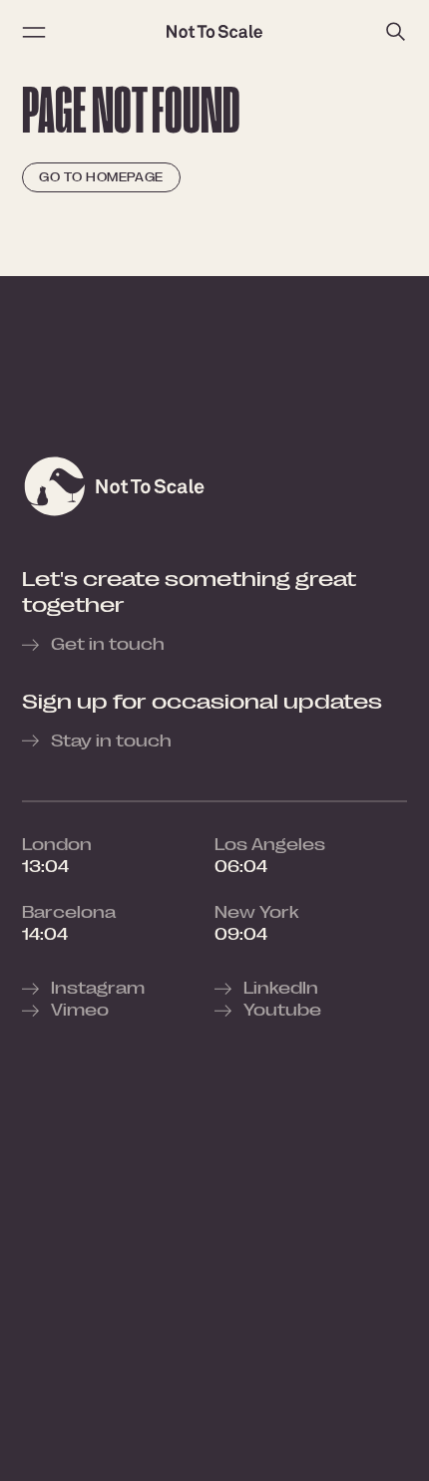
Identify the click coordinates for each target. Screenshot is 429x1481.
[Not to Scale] (214, 32)
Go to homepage (101, 177)
